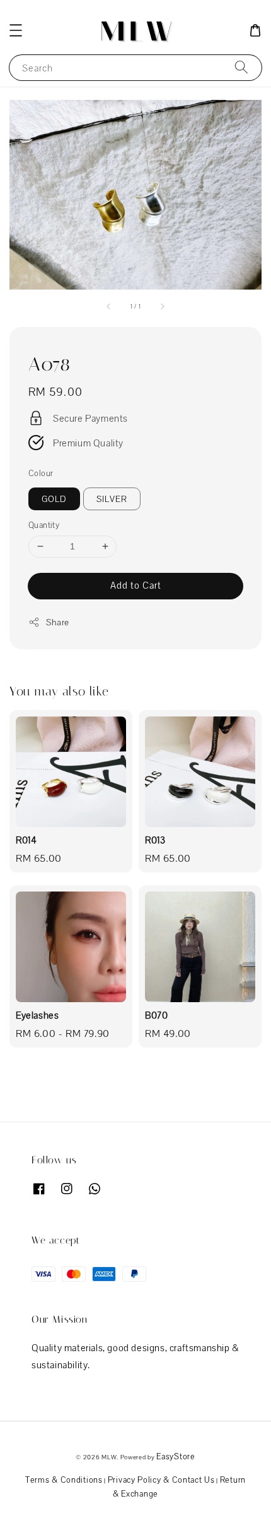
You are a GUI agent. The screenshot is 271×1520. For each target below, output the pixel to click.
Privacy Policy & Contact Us (161, 1479)
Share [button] (57, 622)
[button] (16, 30)
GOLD (54, 499)
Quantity (43, 525)
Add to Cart (135, 585)
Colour (40, 473)
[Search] (241, 67)
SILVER (111, 499)
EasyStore (175, 1456)
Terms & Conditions (64, 1479)
